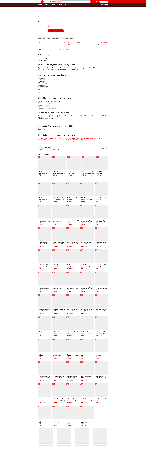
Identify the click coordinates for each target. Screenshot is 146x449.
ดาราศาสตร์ (48, 38)
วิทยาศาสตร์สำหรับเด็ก (55, 38)
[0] (96, 2)
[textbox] (73, 99)
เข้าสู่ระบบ (104, 1)
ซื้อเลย (55, 31)
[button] (104, 4)
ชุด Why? (71, 38)
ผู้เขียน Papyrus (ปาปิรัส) (53, 13)
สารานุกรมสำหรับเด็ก (41, 38)
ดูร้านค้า (102, 148)
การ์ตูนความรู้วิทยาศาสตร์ (64, 38)
